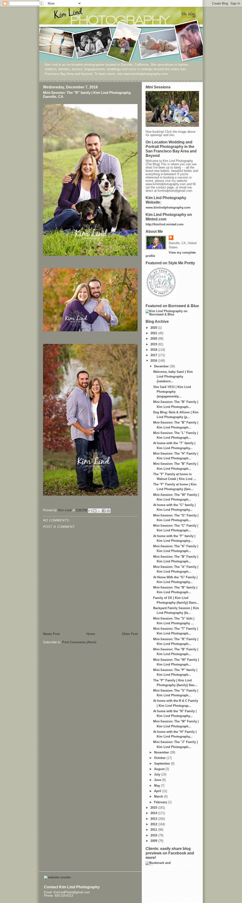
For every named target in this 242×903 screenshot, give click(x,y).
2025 (154, 327)
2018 (154, 349)
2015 (154, 807)
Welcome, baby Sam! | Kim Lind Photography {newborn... (173, 376)
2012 (154, 824)
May (157, 785)
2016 (154, 360)
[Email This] (90, 510)
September (162, 763)
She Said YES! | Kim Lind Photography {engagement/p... (172, 391)
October (160, 758)
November (162, 752)
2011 (154, 829)
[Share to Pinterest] (108, 510)
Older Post (130, 634)
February (161, 802)
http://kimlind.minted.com (165, 224)
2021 (154, 333)
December (162, 366)
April (158, 791)
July (157, 774)
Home (90, 634)
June (158, 780)
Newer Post (51, 634)
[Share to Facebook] (103, 510)
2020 (154, 338)
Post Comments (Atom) (79, 642)
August (159, 769)
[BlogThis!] (94, 510)
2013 (154, 819)
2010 (154, 835)
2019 (154, 344)
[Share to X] (99, 510)
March (159, 796)
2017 (154, 355)
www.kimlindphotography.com (168, 207)
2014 (154, 813)
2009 (154, 841)
